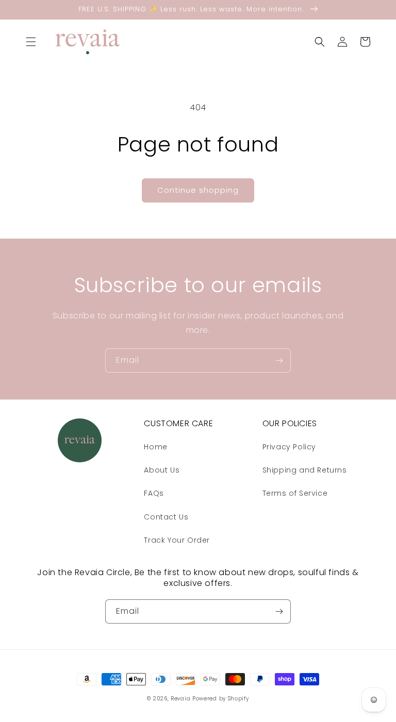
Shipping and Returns (304, 470)
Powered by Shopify (220, 698)
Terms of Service (295, 493)
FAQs (153, 493)
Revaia (180, 698)
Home (155, 447)
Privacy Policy (289, 447)
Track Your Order (177, 540)
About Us (161, 470)
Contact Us (166, 517)
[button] (31, 41)
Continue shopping (198, 189)
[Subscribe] (279, 360)
